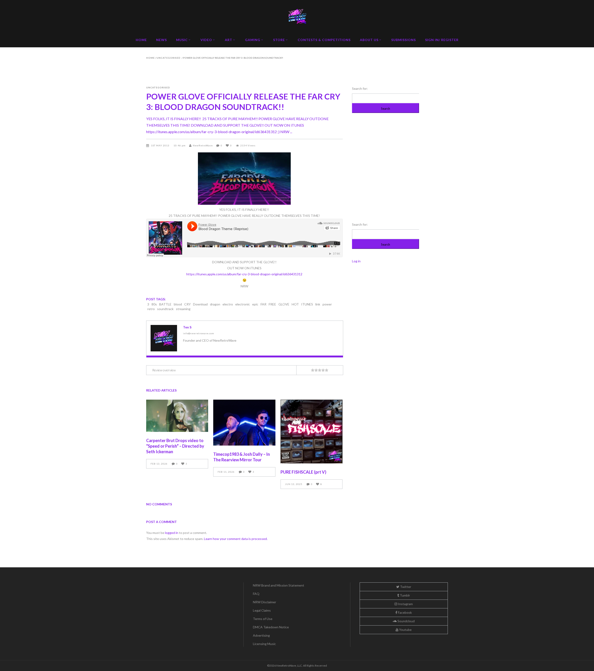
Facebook (404, 612)
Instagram (405, 604)
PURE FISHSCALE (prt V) (303, 472)
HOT (295, 304)
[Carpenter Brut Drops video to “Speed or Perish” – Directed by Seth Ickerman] (177, 416)
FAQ (256, 594)
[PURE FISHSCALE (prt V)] (311, 431)
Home (150, 58)
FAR (263, 304)
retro (151, 309)
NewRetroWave (203, 145)
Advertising (261, 635)
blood (178, 304)
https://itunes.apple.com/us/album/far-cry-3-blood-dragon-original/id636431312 (244, 274)
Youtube (405, 630)
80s (154, 304)
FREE (272, 304)
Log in (356, 261)
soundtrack (165, 309)
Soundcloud (406, 621)
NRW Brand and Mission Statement (278, 585)
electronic (242, 304)
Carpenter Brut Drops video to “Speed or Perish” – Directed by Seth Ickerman (175, 446)
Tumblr (404, 595)
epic (255, 304)
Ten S (187, 327)
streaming (183, 309)
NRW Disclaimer (264, 602)
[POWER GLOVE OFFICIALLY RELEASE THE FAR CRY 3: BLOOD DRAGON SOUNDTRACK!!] (164, 338)
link (317, 304)
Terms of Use (262, 619)
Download (200, 304)
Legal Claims (262, 610)
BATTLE (165, 304)
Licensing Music (264, 644)
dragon (215, 304)
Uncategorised (169, 58)
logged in (171, 533)
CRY (187, 304)
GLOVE (283, 304)
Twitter (405, 587)
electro (228, 304)
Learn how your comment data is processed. (236, 539)
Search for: (360, 88)
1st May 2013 (160, 145)
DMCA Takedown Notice (271, 627)
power (327, 304)
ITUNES (307, 304)
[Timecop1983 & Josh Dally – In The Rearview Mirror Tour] (244, 423)
